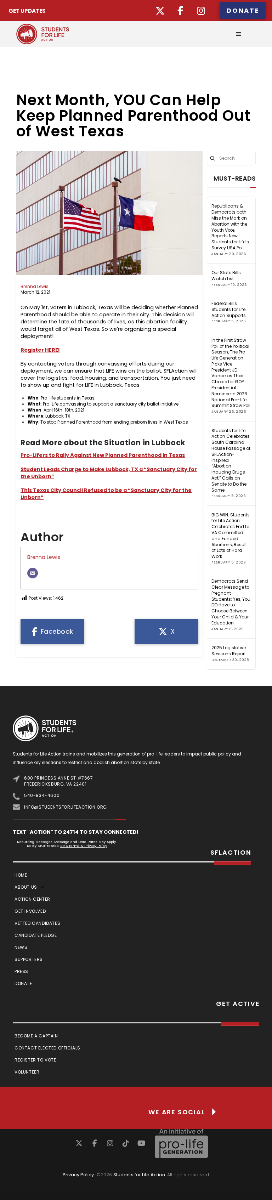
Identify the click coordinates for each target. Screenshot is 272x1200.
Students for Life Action (139, 1175)
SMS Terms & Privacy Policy (83, 845)
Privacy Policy (78, 1175)
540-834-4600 (42, 795)
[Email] (32, 573)
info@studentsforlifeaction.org (65, 807)
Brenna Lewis (35, 286)
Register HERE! (40, 349)
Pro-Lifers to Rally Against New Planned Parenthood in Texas (103, 455)
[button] (239, 34)
